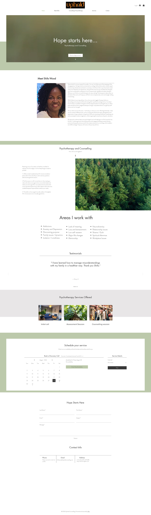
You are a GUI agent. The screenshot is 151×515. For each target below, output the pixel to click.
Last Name (42, 410)
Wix (89, 511)
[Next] (142, 274)
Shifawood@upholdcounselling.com (65, 460)
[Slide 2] (75, 286)
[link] (50, 324)
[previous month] (34, 360)
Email (41, 418)
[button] (144, 5)
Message (42, 424)
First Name (79, 410)
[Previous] (8, 274)
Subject (78, 418)
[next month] (52, 360)
